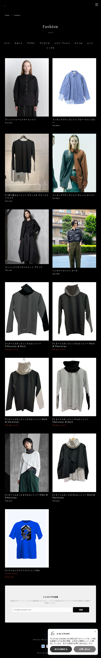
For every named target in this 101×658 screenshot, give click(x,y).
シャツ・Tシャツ (62, 43)
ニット (90, 43)
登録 (81, 609)
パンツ (7, 43)
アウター (31, 43)
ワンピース (45, 43)
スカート (18, 43)
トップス (50, 48)
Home (7, 15)
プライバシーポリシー (40, 640)
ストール (78, 43)
